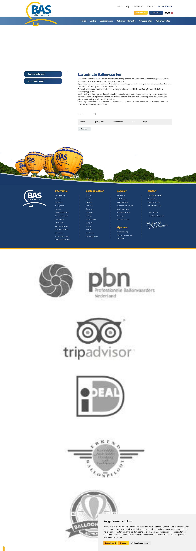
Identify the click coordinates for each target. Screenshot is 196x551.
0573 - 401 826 (165, 6)
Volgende (83, 129)
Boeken (93, 21)
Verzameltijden (60, 195)
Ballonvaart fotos (163, 21)
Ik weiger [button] (123, 543)
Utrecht (88, 226)
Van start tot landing (61, 226)
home (119, 6)
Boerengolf (120, 216)
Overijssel (89, 223)
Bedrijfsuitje (121, 195)
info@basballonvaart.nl (95, 81)
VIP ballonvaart (122, 199)
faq (127, 6)
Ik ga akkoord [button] (110, 543)
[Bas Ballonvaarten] (41, 25)
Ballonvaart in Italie (123, 219)
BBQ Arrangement (123, 209)
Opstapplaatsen (106, 21)
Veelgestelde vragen (62, 236)
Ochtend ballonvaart (61, 212)
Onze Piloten (59, 219)
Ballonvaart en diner (123, 212)
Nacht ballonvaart (122, 202)
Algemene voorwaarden (125, 235)
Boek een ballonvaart (36, 74)
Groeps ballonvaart (61, 216)
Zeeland (89, 229)
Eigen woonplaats (92, 236)
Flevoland (89, 206)
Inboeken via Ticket (86, 99)
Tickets (156, 12)
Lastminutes (140, 12)
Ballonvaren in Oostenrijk (125, 206)
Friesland (89, 202)
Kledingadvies (60, 206)
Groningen (89, 212)
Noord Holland (91, 219)
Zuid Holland (90, 233)
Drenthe (88, 199)
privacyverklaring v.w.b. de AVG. (96, 104)
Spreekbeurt (59, 223)
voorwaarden (138, 6)
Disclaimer (120, 238)
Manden (58, 199)
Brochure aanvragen (61, 229)
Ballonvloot (58, 202)
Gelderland (89, 209)
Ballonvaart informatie (126, 21)
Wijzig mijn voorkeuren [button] (140, 543)
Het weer (58, 209)
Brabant (88, 195)
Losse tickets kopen (36, 81)
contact (151, 6)
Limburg (88, 216)
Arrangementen (145, 21)
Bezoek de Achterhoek (62, 240)
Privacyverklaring (122, 232)
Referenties (59, 233)
